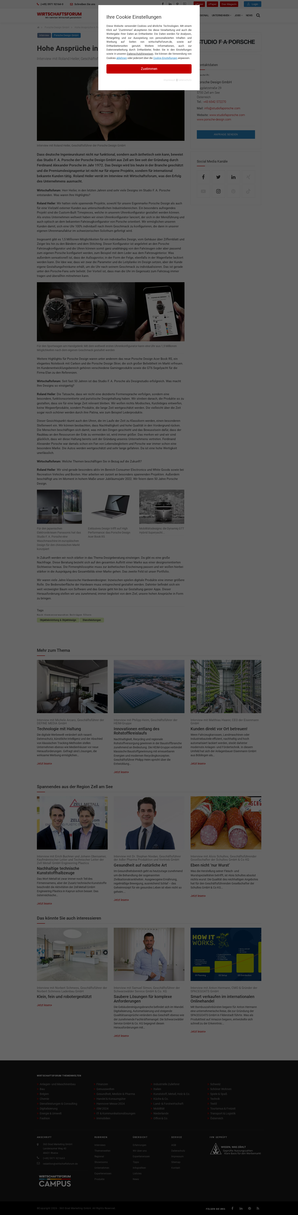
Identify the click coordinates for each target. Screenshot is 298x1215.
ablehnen (121, 58)
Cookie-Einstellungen (165, 58)
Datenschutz (185, 80)
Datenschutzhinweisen (140, 53)
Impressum (170, 80)
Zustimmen (149, 69)
